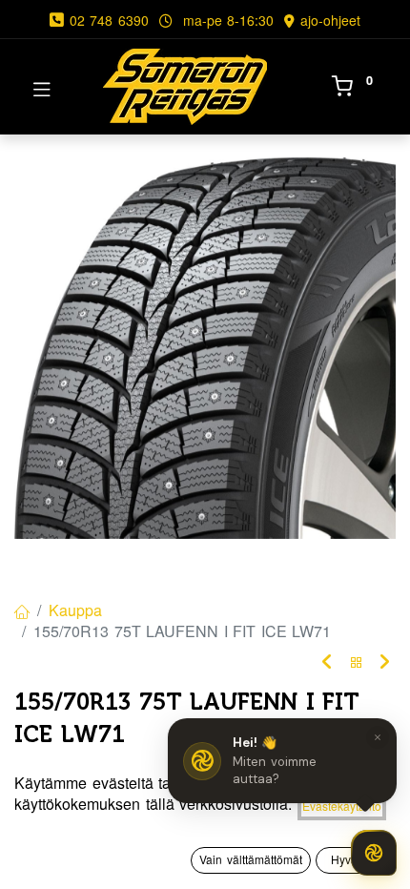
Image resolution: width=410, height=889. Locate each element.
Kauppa (75, 610)
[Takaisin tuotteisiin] (356, 662)
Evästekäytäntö (341, 805)
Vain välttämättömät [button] (250, 859)
